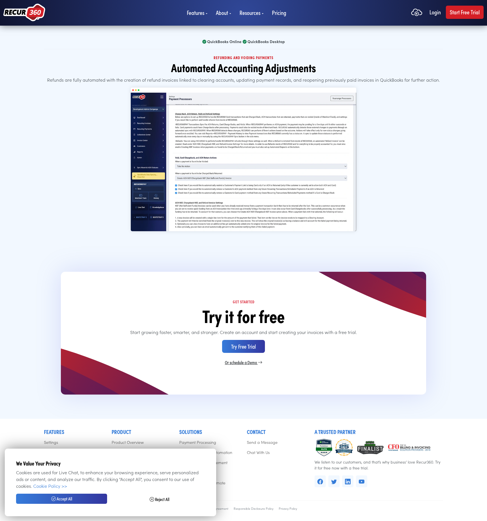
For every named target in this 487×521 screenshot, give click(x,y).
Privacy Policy (288, 508)
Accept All (64, 499)
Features (195, 13)
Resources (250, 13)
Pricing (279, 13)
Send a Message (262, 442)
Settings (51, 442)
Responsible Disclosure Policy (253, 508)
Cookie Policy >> (50, 486)
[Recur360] (24, 12)
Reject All (161, 499)
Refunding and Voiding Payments (243, 57)
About (222, 13)
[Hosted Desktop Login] (416, 13)
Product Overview (128, 442)
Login (435, 12)
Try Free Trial (243, 346)
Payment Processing (197, 442)
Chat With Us (258, 452)
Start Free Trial (465, 12)
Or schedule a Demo (241, 362)
